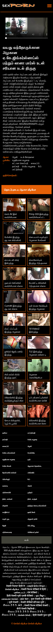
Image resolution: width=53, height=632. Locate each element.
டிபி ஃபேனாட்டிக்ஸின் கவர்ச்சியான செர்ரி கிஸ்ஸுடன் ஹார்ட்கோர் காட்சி (38, 402)
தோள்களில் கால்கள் (9, 472)
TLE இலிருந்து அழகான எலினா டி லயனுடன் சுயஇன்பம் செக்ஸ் (38, 356)
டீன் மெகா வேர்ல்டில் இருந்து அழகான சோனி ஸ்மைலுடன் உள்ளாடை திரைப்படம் (38, 310)
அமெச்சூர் (6, 479)
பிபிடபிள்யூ (31, 525)
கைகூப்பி (35, 163)
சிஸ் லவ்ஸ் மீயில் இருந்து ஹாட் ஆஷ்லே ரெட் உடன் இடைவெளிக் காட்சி (14, 379)
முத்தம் (30, 492)
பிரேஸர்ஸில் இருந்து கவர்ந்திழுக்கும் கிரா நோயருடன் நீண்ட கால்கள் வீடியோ (14, 402)
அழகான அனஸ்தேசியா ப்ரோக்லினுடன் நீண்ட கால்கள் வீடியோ (38, 379)
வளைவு (5, 486)
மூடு (29, 459)
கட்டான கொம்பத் (20, 163)
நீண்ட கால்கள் (7, 499)
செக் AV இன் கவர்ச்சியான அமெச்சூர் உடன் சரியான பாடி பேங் (13, 219)
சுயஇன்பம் (6, 512)
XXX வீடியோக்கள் (12, 550)
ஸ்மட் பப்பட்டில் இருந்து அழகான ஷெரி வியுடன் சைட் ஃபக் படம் (13, 333)
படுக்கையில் (6, 492)
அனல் (30, 486)
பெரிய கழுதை (28, 166)
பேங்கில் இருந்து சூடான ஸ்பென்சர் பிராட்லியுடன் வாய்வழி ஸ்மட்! (13, 242)
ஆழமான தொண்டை (35, 466)
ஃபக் (26, 540)
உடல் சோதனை (27, 157)
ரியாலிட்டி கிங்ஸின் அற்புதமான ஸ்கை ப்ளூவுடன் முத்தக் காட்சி (37, 287)
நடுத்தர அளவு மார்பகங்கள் (37, 505)
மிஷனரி (5, 505)
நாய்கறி (15, 166)
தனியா (4, 433)
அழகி (15, 157)
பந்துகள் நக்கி (32, 519)
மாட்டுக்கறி (17, 169)
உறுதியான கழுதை (20, 160)
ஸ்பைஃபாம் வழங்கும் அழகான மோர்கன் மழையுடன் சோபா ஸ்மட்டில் (38, 242)
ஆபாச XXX (16, 547)
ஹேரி (4, 525)
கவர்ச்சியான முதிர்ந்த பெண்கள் (30, 563)
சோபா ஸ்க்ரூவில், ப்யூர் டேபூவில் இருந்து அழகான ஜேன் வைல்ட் (12, 425)
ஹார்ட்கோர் (31, 512)
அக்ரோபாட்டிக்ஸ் (33, 532)
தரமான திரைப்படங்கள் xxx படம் (29, 560)
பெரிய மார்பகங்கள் (8, 453)
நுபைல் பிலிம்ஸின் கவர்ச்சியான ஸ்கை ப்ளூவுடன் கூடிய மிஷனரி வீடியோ (14, 287)
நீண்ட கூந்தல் (32, 499)
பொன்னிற (31, 453)
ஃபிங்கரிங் (31, 472)
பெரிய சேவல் (6, 466)
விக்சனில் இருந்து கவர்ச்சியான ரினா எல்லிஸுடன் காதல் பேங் (37, 425)
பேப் (40, 166)
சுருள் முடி (5, 519)
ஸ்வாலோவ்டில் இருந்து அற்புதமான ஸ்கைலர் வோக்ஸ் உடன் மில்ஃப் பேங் (38, 264)
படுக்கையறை (7, 532)
